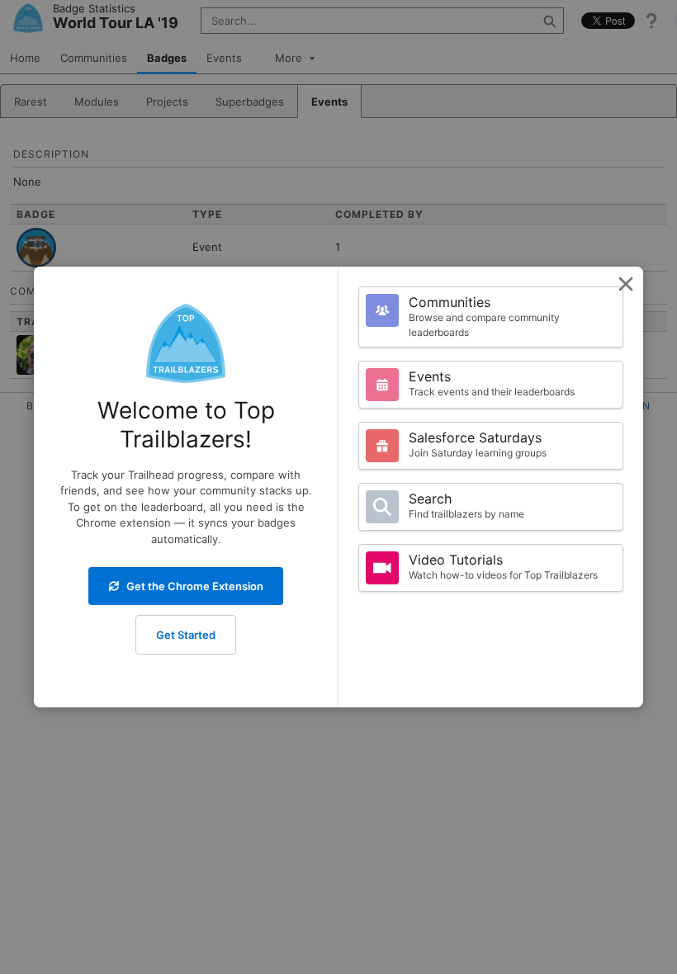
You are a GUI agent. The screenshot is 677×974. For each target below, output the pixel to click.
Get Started (185, 634)
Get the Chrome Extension (194, 586)
